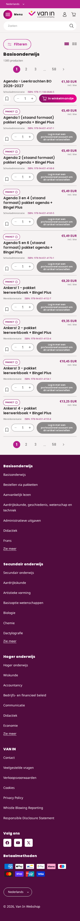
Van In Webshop (28, 906)
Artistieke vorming (17, 593)
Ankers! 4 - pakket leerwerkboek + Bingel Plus (27, 411)
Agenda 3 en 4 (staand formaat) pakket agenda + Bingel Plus (27, 203)
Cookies (9, 788)
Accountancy (12, 685)
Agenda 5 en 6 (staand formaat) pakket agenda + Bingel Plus (27, 247)
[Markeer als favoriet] (6, 98)
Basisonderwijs (14, 474)
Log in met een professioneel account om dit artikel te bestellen (57, 136)
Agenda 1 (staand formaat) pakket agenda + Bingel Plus (28, 120)
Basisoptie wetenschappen (23, 603)
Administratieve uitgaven (22, 520)
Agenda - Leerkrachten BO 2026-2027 (27, 83)
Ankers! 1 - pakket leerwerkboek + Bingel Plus (27, 290)
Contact (9, 757)
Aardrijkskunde (14, 582)
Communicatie (14, 705)
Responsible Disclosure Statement (28, 818)
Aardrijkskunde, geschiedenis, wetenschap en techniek (37, 507)
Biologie (9, 613)
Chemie (9, 623)
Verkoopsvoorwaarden (19, 777)
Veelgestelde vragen (18, 767)
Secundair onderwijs (18, 572)
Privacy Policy (13, 798)
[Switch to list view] (66, 44)
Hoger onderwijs (15, 665)
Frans (7, 540)
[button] (7, 14)
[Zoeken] (71, 25)
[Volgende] (63, 69)
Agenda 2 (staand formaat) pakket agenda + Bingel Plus (29, 160)
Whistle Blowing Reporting (23, 808)
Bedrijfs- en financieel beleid (24, 695)
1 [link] (16, 69)
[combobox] (40, 25)
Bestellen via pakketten (20, 484)
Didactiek (10, 530)
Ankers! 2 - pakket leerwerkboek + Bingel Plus (27, 330)
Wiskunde (10, 675)
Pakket (9, 111)
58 (54, 69)
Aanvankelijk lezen (17, 494)
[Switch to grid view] (74, 44)
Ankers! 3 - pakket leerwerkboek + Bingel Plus (27, 370)
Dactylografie (13, 633)
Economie (10, 725)
